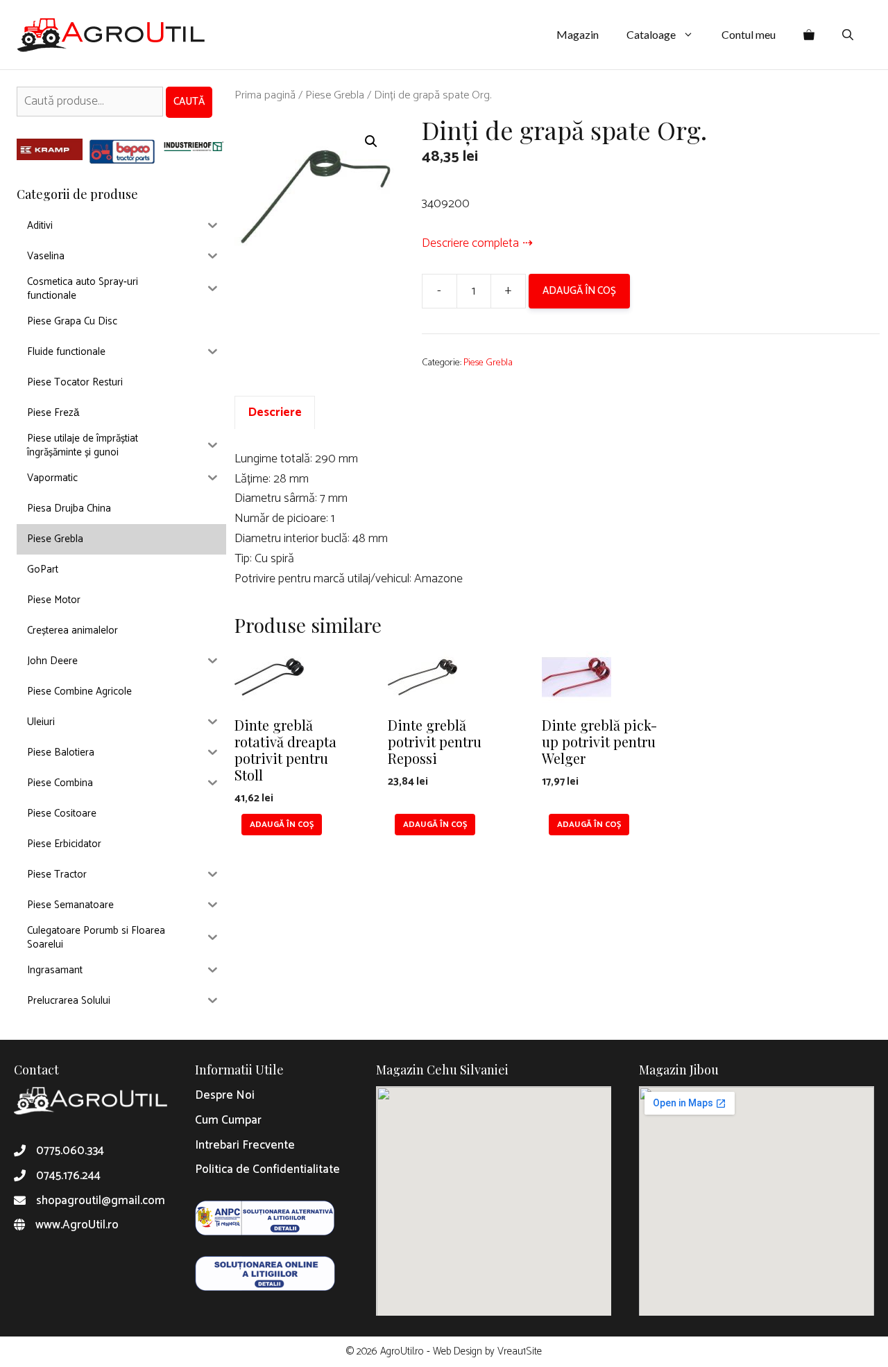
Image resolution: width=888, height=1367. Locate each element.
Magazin (577, 34)
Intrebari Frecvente (245, 1145)
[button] (371, 141)
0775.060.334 (70, 1150)
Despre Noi (225, 1095)
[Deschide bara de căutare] (847, 34)
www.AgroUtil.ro (77, 1225)
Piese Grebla (334, 95)
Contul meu (749, 34)
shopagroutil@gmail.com (100, 1200)
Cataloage (651, 34)
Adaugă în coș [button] (282, 824)
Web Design (457, 1351)
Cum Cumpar (228, 1120)
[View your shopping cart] (808, 34)
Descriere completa (470, 243)
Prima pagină (265, 95)
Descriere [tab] (275, 412)
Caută (189, 101)
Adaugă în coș (579, 290)
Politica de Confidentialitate (267, 1169)
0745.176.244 (68, 1175)
